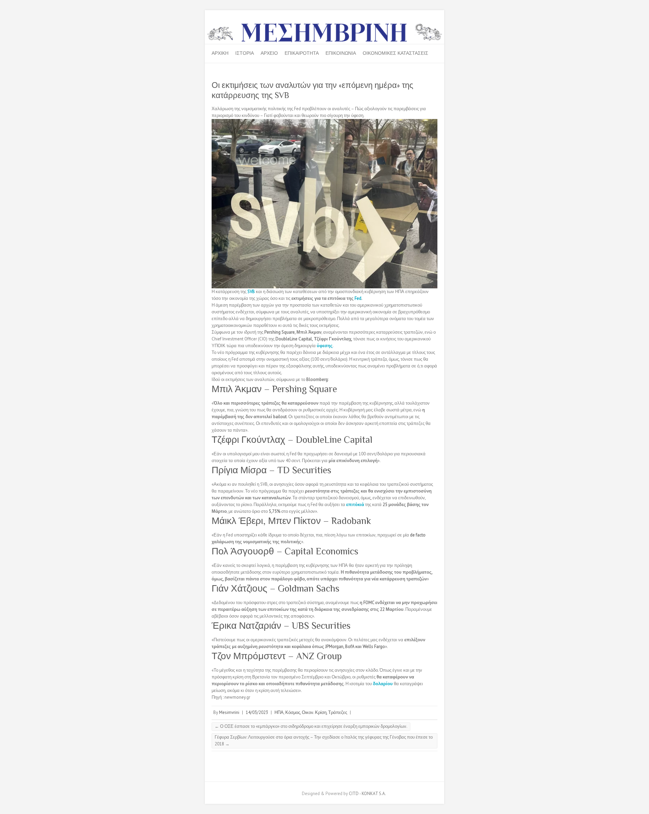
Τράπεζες (337, 712)
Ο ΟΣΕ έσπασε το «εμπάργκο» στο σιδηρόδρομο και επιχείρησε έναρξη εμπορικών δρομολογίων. (311, 726)
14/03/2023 (257, 712)
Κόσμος (292, 712)
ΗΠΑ (279, 712)
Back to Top (640, 805)
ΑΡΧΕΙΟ (269, 53)
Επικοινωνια (341, 53)
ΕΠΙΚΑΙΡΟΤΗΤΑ (302, 53)
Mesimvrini (229, 712)
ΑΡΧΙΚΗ (220, 53)
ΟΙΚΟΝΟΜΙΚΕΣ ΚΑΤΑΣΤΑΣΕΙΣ (395, 53)
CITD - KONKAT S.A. (367, 793)
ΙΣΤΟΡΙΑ (244, 53)
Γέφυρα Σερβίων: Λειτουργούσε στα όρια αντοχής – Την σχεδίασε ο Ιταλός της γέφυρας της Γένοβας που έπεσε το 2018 (324, 740)
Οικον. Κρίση (314, 712)
